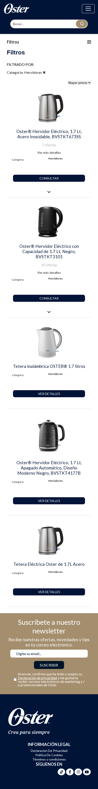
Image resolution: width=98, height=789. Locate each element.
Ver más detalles (49, 152)
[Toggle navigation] (88, 8)
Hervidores (55, 158)
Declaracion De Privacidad (49, 751)
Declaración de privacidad (37, 678)
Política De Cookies (49, 755)
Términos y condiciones (49, 759)
